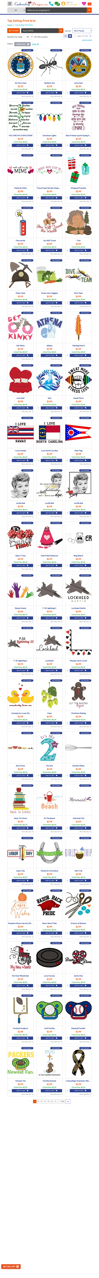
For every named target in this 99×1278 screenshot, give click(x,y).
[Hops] (49, 695)
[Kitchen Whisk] (78, 748)
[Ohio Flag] (78, 432)
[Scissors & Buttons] (78, 905)
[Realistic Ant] (49, 65)
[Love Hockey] (49, 958)
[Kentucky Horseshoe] (49, 853)
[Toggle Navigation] (9, 4)
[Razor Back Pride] (49, 905)
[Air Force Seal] (20, 65)
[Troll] (78, 222)
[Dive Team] (78, 275)
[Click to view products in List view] (65, 36)
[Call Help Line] (51, 4)
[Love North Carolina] (49, 432)
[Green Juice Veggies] (49, 275)
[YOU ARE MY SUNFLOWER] (20, 117)
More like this (27, 96)
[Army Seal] (78, 65)
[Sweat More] (78, 380)
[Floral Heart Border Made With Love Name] (49, 170)
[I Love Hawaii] (20, 432)
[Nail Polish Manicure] (49, 537)
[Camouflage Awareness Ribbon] (78, 1063)
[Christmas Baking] (78, 695)
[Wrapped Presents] (78, 170)
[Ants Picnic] (20, 748)
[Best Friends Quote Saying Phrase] (78, 117)
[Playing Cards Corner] (78, 643)
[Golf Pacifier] (49, 1010)
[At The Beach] (49, 800)
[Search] (89, 10)
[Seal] (49, 380)
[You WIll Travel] (49, 222)
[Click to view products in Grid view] (70, 36)
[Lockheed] (49, 643)
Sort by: (68, 31)
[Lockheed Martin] (78, 590)
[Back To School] (20, 800)
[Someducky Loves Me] (20, 695)
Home (9, 25)
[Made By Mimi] (20, 170)
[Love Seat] (20, 380)
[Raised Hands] (20, 590)
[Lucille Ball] (20, 485)
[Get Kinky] (20, 327)
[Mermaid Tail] (78, 800)
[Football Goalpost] (20, 1010)
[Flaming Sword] (78, 327)
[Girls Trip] (78, 853)
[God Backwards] (49, 1063)
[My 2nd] (49, 748)
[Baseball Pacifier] (78, 1010)
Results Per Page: (15, 37)
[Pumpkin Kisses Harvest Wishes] (20, 905)
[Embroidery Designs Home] (31, 3)
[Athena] (49, 327)
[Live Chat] (57, 3)
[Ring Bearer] (78, 537)
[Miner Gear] (20, 275)
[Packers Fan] (20, 1063)
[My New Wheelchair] (20, 958)
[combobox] (56, 10)
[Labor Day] (20, 853)
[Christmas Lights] (49, 117)
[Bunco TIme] (20, 537)
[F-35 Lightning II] (49, 590)
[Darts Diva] (78, 958)
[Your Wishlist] (84, 4)
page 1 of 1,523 (83, 36)
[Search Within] (61, 30)
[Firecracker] (20, 222)
